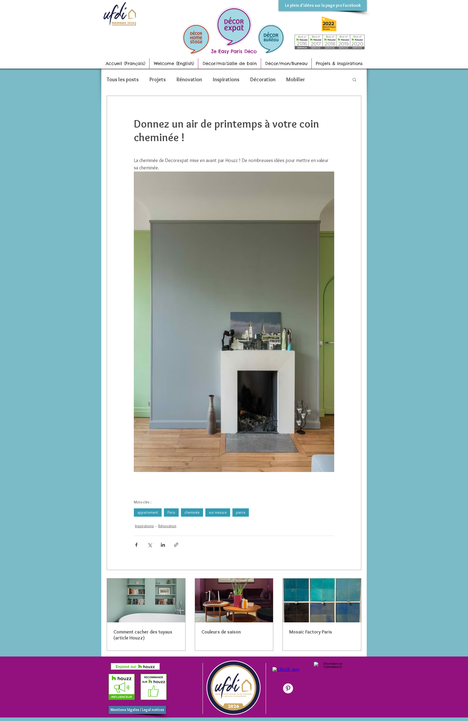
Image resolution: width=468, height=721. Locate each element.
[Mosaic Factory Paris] (322, 600)
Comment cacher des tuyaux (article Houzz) (142, 635)
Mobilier (295, 79)
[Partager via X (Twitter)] (149, 544)
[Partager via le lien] (176, 544)
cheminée (192, 512)
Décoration (262, 79)
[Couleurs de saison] (234, 600)
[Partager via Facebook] (136, 544)
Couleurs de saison (221, 632)
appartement (147, 512)
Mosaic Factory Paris (310, 632)
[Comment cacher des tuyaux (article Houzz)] (146, 600)
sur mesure (218, 512)
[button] (354, 79)
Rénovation (189, 79)
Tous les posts (123, 79)
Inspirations (226, 79)
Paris (171, 512)
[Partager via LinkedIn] (162, 544)
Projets (158, 79)
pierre (240, 512)
